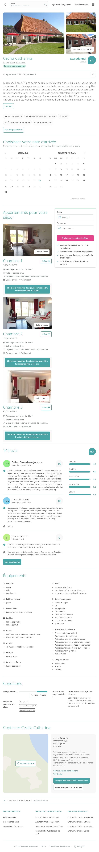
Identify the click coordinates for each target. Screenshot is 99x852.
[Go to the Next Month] (84, 153)
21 (29, 180)
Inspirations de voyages (13, 826)
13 (23, 175)
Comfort (72, 461)
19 (17, 180)
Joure (6, 62)
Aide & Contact (9, 817)
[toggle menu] (93, 4)
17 (6, 180)
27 (23, 186)
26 (17, 186)
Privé (44, 846)
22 (34, 180)
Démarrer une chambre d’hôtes (49, 826)
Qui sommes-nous (11, 822)
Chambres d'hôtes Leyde (78, 831)
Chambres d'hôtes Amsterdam (81, 817)
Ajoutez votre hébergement (47, 822)
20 (23, 180)
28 (29, 186)
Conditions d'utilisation (60, 846)
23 (40, 180)
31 (6, 192)
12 (17, 175)
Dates (59, 212)
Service (72, 492)
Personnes (61, 223)
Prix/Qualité (74, 484)
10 (6, 175)
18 (12, 180)
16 (40, 175)
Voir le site (57, 774)
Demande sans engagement (14, 66)
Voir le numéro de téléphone (65, 771)
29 (34, 186)
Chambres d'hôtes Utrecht (79, 822)
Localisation (74, 476)
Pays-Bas (20, 62)
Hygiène (72, 469)
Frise (12, 62)
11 (12, 175)
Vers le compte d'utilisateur (47, 817)
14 (29, 175)
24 (6, 186)
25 (12, 186)
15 (34, 175)
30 (40, 186)
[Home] (4, 800)
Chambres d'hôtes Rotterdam (80, 826)
